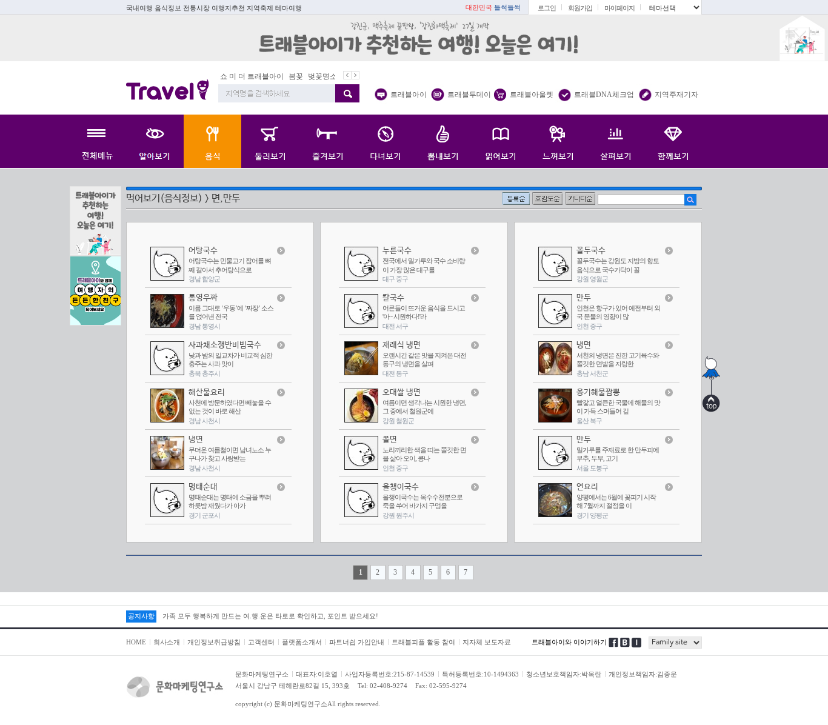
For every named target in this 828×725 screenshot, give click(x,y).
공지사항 (141, 616)
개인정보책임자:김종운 (643, 674)
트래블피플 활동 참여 (423, 642)
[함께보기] (673, 141)
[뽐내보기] (443, 141)
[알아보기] (155, 141)
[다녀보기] (385, 141)
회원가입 (580, 8)
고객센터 (261, 642)
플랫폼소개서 (302, 642)
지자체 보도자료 (486, 642)
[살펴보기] (615, 141)
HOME (136, 642)
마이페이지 (619, 8)
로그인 (547, 8)
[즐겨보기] (327, 141)
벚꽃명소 (322, 76)
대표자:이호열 (317, 674)
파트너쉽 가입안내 (356, 642)
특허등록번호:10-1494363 (480, 674)
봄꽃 (296, 76)
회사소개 (166, 642)
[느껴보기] (558, 141)
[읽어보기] (500, 141)
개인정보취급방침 (214, 642)
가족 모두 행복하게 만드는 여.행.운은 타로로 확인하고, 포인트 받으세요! (270, 616)
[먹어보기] (212, 141)
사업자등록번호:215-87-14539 (390, 674)
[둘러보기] (270, 141)
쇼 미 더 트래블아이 (252, 76)
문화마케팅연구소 (262, 674)
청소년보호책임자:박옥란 (563, 674)
